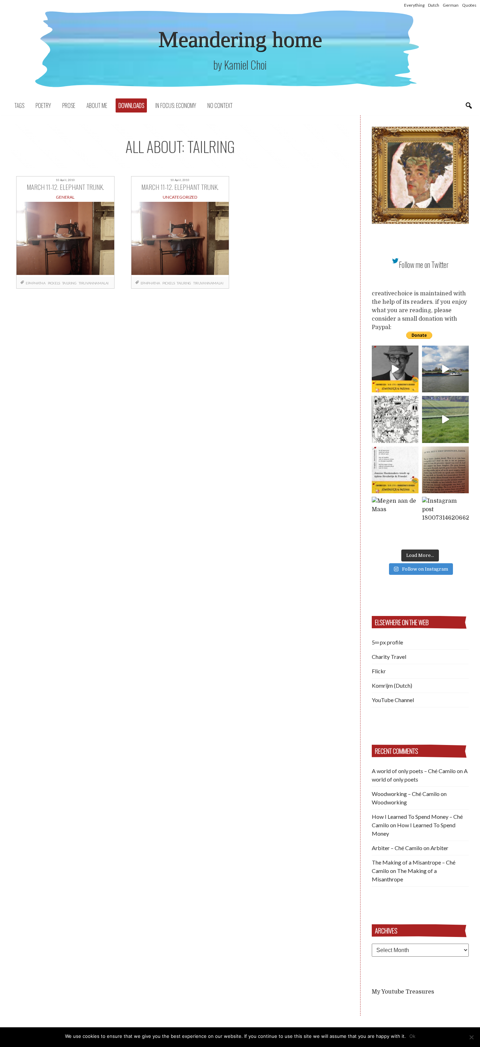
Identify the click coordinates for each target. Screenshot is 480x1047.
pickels (54, 283)
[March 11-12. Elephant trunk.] (65, 239)
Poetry (43, 105)
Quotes (469, 5)
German (451, 5)
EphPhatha (35, 283)
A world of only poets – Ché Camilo (414, 770)
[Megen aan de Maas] (395, 520)
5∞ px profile (387, 642)
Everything (414, 5)
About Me (96, 105)
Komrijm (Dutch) (392, 685)
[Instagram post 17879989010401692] (445, 419)
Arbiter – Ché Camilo (397, 847)
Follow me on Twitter (424, 264)
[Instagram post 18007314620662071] (445, 520)
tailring (69, 283)
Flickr (379, 671)
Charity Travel (389, 656)
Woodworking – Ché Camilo (406, 793)
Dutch (433, 5)
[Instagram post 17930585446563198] (445, 470)
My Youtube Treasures (403, 992)
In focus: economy (175, 105)
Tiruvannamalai (94, 283)
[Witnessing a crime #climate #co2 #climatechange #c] (445, 369)
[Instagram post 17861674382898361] (395, 419)
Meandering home (240, 39)
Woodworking (389, 802)
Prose (68, 105)
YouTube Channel (393, 699)
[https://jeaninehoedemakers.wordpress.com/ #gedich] (395, 470)
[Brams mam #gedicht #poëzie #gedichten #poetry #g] (395, 369)
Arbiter (439, 847)
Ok (412, 1036)
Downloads (131, 105)
